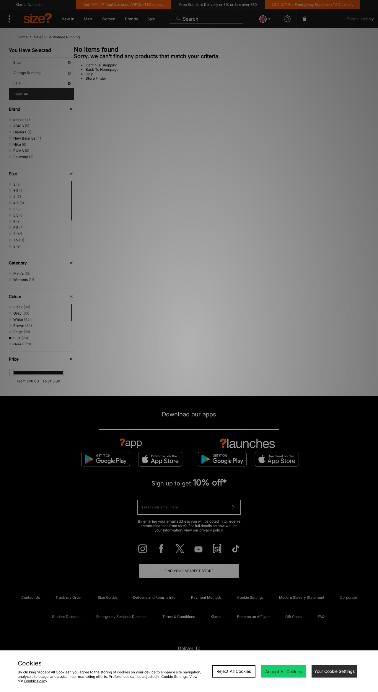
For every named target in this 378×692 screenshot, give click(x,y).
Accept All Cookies (283, 671)
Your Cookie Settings (334, 671)
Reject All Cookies (233, 671)
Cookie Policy (35, 681)
